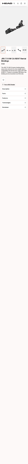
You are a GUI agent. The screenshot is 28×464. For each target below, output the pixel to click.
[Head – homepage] (7, 3)
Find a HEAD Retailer (9, 84)
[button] (14, 3)
